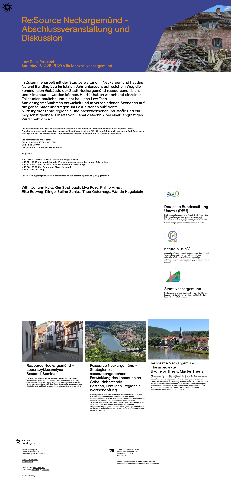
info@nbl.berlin (27, 462)
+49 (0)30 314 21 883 (30, 460)
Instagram (35, 470)
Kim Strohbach (67, 188)
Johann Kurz (42, 188)
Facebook (45, 470)
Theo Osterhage (96, 192)
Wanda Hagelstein (127, 192)
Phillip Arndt (111, 188)
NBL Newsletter (39, 468)
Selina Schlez (69, 192)
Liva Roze (90, 188)
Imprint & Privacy (28, 476)
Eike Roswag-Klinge (39, 192)
